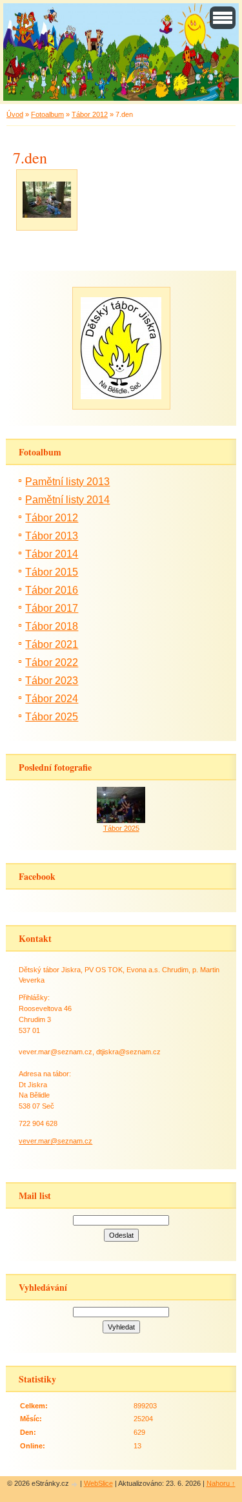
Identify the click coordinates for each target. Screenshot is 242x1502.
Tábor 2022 (51, 662)
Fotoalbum (47, 114)
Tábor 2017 (51, 608)
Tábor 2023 (51, 680)
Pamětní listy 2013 (67, 481)
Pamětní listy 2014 (67, 499)
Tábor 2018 (51, 626)
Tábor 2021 (51, 644)
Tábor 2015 (51, 572)
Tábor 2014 (51, 553)
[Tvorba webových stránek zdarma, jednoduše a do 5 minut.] (75, 1484)
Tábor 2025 (51, 716)
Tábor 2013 (51, 535)
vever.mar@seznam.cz (55, 1141)
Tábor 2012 (90, 114)
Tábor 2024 (51, 698)
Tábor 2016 (51, 590)
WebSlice (98, 1483)
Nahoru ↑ (221, 1483)
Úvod (14, 114)
